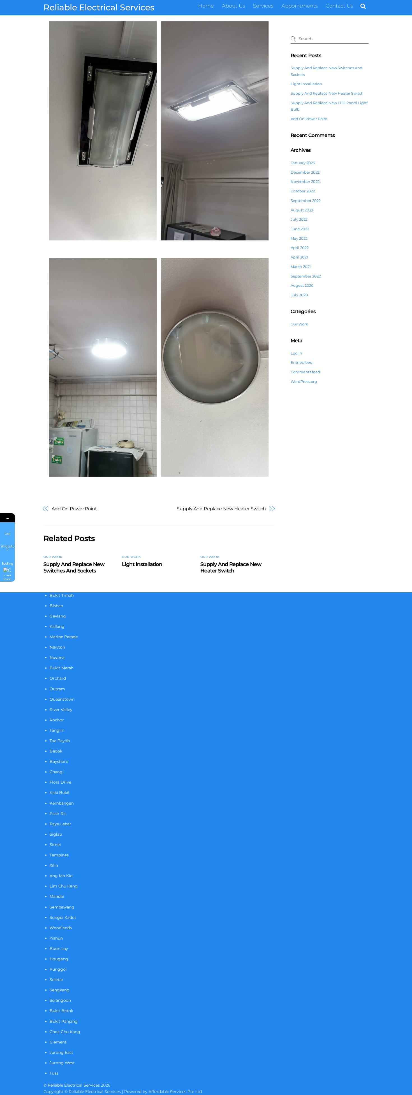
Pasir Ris (58, 813)
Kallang (57, 626)
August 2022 (302, 210)
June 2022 (300, 229)
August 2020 (302, 285)
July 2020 (299, 295)
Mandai (57, 896)
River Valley (61, 709)
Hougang (59, 958)
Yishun (56, 938)
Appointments (299, 6)
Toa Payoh (60, 740)
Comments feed (305, 372)
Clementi (59, 1042)
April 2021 (299, 257)
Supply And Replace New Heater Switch (221, 508)
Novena (57, 657)
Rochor (57, 720)
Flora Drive (60, 782)
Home (206, 6)
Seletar (56, 979)
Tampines (59, 855)
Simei (55, 844)
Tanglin (57, 730)
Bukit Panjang (64, 1021)
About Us (233, 6)
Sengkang (60, 990)
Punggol (58, 969)
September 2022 (306, 200)
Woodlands (61, 927)
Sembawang (62, 907)
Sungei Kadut (63, 917)
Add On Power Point (74, 508)
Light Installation (142, 564)
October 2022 (303, 191)
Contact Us (339, 6)
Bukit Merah (61, 667)
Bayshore (59, 761)
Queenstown (62, 699)
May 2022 (299, 238)
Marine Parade (64, 636)
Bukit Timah (62, 595)
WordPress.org (304, 381)
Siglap (56, 834)
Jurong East (61, 1052)
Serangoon (60, 1000)
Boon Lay (59, 948)
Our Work (53, 557)
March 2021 (301, 266)
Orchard (58, 678)
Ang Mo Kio (61, 875)
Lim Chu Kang (64, 886)
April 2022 (300, 247)
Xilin (54, 865)
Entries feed (302, 362)
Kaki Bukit (60, 792)
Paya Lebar (60, 823)
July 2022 (299, 219)
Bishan (56, 605)
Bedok (56, 751)
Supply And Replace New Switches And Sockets (73, 567)
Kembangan (62, 803)
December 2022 (305, 172)
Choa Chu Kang (65, 1031)
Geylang (58, 616)
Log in (296, 353)
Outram (57, 688)
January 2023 (303, 162)
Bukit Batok (61, 1010)
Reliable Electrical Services (74, 1085)
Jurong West (62, 1062)
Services (263, 6)
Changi (57, 771)
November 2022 (305, 181)
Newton (57, 647)
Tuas (54, 1073)
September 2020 (306, 276)
